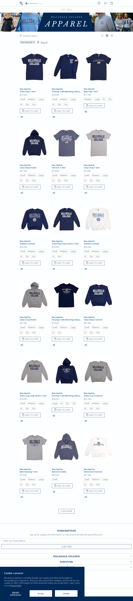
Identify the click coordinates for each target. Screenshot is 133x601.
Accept (41, 593)
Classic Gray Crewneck (93, 396)
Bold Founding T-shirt (29, 472)
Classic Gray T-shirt (92, 168)
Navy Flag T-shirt (91, 91)
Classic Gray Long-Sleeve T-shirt (33, 396)
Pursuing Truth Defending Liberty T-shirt (66, 320)
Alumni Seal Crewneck (93, 472)
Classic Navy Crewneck (93, 320)
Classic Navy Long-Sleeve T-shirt (65, 244)
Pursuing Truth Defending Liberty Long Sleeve (66, 91)
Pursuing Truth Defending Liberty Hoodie (66, 396)
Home (63, 10)
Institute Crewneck (27, 244)
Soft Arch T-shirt (58, 168)
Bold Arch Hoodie (59, 472)
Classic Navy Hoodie (28, 168)
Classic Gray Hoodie (28, 320)
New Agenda (25, 89)
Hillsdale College (33, 3)
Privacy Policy (15, 585)
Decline (66, 593)
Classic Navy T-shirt (28, 91)
